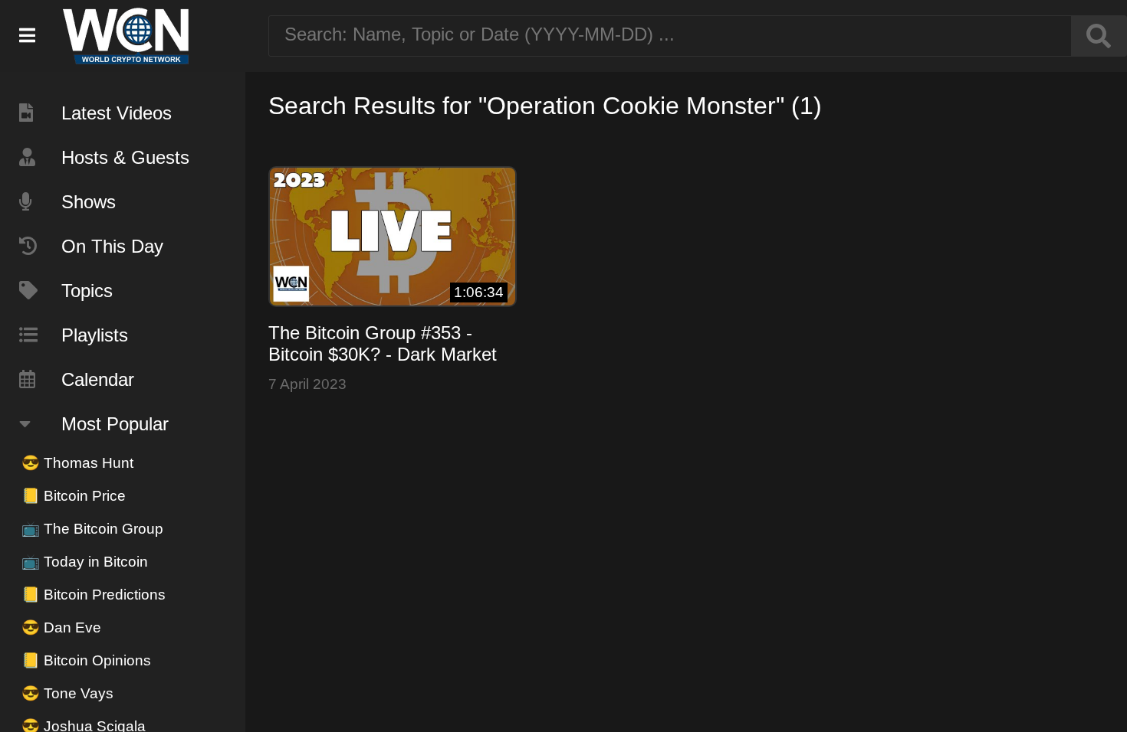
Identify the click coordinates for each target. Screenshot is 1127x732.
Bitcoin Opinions (86, 660)
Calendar (97, 379)
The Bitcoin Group (92, 529)
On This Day (112, 246)
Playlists (94, 335)
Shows (88, 201)
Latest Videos (116, 113)
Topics (87, 290)
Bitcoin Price (73, 496)
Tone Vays (67, 693)
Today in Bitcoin (84, 562)
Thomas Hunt (77, 463)
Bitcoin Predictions (93, 595)
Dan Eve (61, 627)
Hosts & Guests (125, 157)
